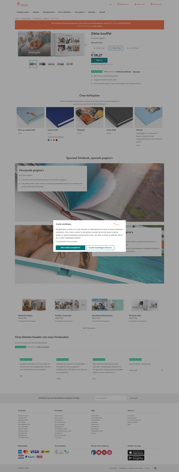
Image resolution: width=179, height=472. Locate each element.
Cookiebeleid (61, 241)
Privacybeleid (72, 241)
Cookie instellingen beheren (100, 248)
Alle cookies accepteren (70, 248)
